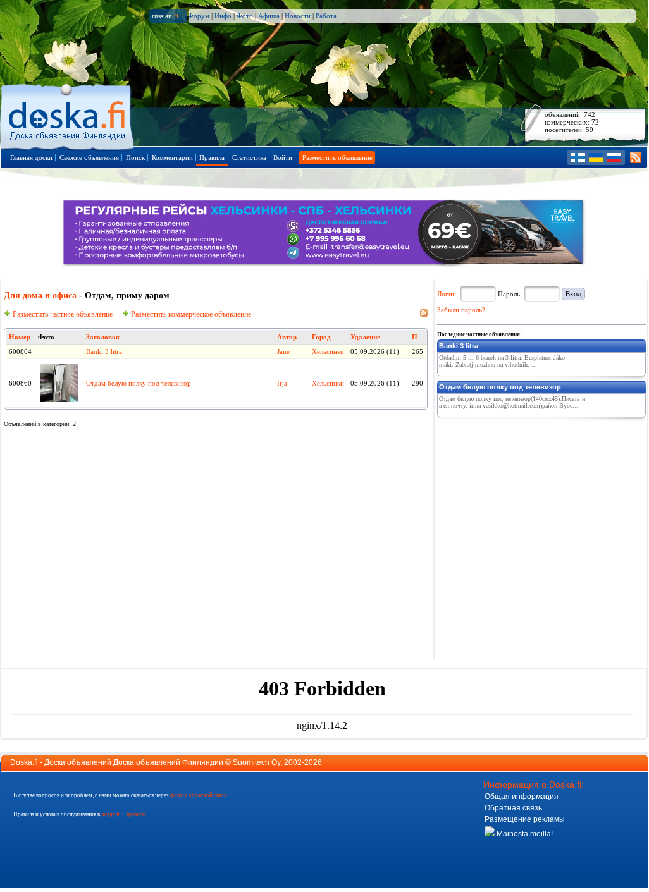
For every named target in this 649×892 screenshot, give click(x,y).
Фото (245, 16)
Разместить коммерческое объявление (190, 314)
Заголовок (103, 337)
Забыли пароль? (461, 310)
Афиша (269, 16)
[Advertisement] (532, 501)
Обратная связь (513, 807)
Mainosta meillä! (524, 833)
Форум (198, 16)
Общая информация (522, 796)
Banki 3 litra (104, 351)
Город (321, 337)
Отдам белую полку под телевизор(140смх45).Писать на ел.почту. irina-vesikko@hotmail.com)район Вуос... (512, 402)
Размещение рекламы (525, 819)
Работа (326, 16)
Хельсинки (328, 351)
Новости (298, 16)
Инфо (223, 16)
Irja (282, 383)
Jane (283, 351)
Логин (446, 294)
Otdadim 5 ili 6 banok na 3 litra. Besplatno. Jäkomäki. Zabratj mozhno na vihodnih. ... (502, 361)
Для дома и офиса (40, 295)
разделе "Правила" (124, 814)
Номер (19, 337)
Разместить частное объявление (62, 314)
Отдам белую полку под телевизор (138, 383)
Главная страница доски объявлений (68, 114)
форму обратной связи (198, 795)
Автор (287, 337)
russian (165, 16)
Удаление (365, 337)
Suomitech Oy (256, 762)
